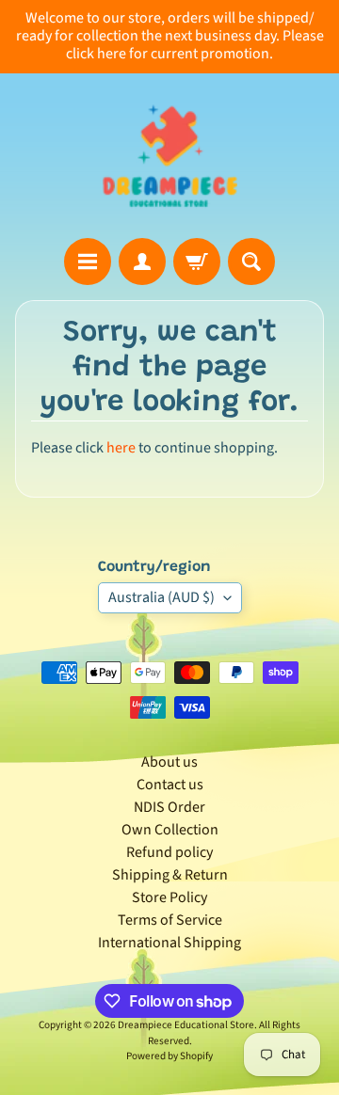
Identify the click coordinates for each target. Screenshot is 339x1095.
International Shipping (169, 942)
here (121, 447)
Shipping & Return (170, 875)
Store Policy (169, 897)
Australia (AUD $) (161, 597)
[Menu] (87, 261)
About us (169, 762)
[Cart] (196, 261)
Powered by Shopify (169, 1056)
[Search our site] (251, 261)
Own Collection (169, 829)
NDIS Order (169, 807)
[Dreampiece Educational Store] (170, 155)
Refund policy (169, 852)
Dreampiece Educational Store (186, 1025)
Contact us (170, 784)
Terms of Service (170, 920)
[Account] (142, 261)
